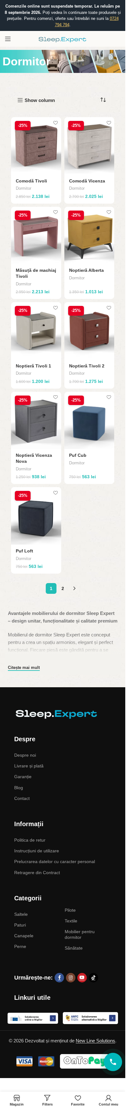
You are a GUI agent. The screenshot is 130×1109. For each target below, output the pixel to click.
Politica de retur (29, 840)
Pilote (70, 910)
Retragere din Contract (37, 872)
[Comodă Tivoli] (36, 145)
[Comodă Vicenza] (89, 145)
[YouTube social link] (82, 977)
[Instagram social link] (70, 977)
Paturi (20, 924)
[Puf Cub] (89, 420)
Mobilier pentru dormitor (80, 934)
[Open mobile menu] (8, 39)
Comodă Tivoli (31, 181)
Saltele (21, 914)
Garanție (23, 776)
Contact (22, 798)
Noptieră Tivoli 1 (33, 366)
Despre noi (25, 755)
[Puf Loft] (36, 515)
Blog (18, 787)
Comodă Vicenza (87, 181)
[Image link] (55, 713)
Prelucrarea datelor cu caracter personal (54, 861)
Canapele (23, 935)
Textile (71, 920)
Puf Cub (77, 455)
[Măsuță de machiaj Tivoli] (36, 235)
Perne (20, 946)
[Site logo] (62, 38)
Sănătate (74, 948)
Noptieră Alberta (86, 270)
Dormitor (23, 188)
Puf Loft (24, 551)
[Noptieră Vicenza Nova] (36, 420)
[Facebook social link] (59, 977)
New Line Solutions (95, 1040)
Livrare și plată (29, 765)
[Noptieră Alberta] (89, 235)
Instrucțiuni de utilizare (36, 850)
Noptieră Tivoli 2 (86, 366)
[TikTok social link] (93, 977)
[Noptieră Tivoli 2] (89, 330)
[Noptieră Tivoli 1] (36, 330)
